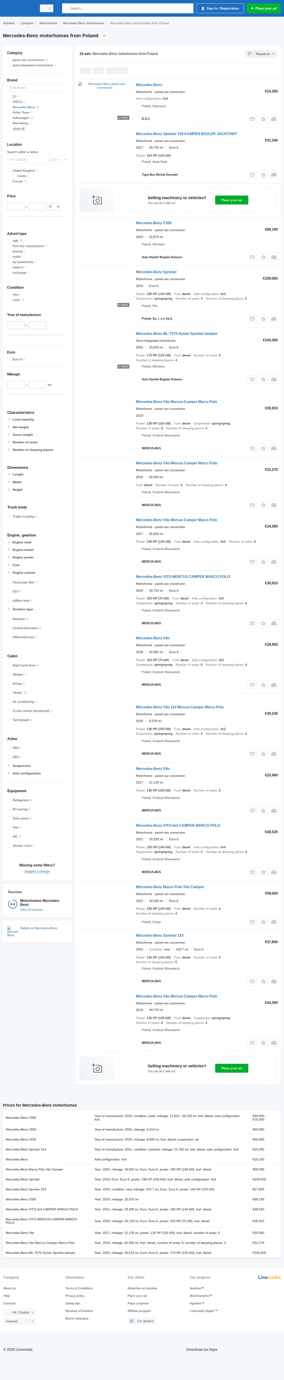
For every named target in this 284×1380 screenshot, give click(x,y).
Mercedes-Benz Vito (153, 638)
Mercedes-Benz (149, 85)
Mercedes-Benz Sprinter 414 (26, 1149)
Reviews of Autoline (79, 1311)
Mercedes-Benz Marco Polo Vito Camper (170, 887)
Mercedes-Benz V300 (154, 223)
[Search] (66, 8)
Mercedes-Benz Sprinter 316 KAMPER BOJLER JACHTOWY (186, 134)
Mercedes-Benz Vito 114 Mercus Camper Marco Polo (180, 707)
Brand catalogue (77, 1318)
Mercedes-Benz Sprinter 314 (159, 935)
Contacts (9, 1303)
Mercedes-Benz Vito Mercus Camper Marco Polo (176, 402)
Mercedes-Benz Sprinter (156, 272)
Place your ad (231, 200)
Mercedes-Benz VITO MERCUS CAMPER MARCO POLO (183, 577)
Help (6, 1296)
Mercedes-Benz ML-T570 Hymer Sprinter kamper (176, 334)
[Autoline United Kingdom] (18, 8)
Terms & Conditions (79, 1288)
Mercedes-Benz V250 (21, 1129)
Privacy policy (75, 1296)
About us (9, 1288)
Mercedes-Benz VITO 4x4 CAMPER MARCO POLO (178, 825)
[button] (263, 119)
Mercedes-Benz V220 (21, 1139)
